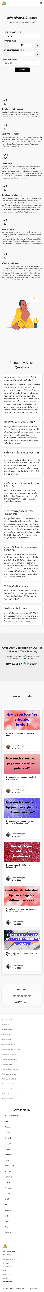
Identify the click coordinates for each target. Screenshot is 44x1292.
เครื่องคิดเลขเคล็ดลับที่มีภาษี (8, 1079)
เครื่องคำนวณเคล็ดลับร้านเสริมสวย (10, 1089)
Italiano (7, 1149)
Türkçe (7, 1182)
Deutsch (8, 1127)
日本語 (7, 1221)
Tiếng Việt (8, 1177)
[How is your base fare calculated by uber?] (22, 720)
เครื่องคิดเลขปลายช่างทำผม (8, 1054)
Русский (8, 1188)
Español (8, 1138)
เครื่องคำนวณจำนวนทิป (7, 1099)
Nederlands (9, 1155)
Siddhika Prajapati (18, 746)
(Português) (9, 1166)
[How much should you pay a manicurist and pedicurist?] (22, 764)
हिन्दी (6, 1205)
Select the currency (10, 59)
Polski (7, 1160)
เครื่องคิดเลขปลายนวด (7, 1094)
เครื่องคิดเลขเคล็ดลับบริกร (8, 1044)
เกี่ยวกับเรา (6, 1274)
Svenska (8, 1171)
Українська (9, 1193)
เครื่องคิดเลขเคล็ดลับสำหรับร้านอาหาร (11, 1049)
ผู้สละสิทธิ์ (6, 1263)
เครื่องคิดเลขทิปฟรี (6, 1039)
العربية (7, 1199)
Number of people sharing (14, 50)
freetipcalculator (20, 1288)
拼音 (6, 1227)
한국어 (7, 1216)
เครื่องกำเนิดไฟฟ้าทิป (6, 1020)
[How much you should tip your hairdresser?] (22, 852)
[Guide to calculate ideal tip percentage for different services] (22, 896)
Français (8, 1143)
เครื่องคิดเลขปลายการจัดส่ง (8, 1074)
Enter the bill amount (12, 32)
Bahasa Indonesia (11, 1116)
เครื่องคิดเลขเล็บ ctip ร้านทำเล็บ (9, 1069)
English (7, 1132)
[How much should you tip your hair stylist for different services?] (22, 808)
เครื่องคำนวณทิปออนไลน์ (7, 1084)
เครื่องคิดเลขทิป (5, 1025)
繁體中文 (8, 1232)
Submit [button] (22, 69)
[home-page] (4, 3)
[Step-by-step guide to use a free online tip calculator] (22, 940)
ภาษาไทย (8, 1210)
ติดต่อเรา (5, 1278)
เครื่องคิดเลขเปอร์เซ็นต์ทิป (8, 1029)
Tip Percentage (10, 41)
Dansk (7, 1121)
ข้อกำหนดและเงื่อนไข (10, 1259)
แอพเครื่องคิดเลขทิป (6, 1034)
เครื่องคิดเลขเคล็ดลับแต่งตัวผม (9, 1059)
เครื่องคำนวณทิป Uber (7, 1064)
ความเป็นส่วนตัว (8, 1267)
